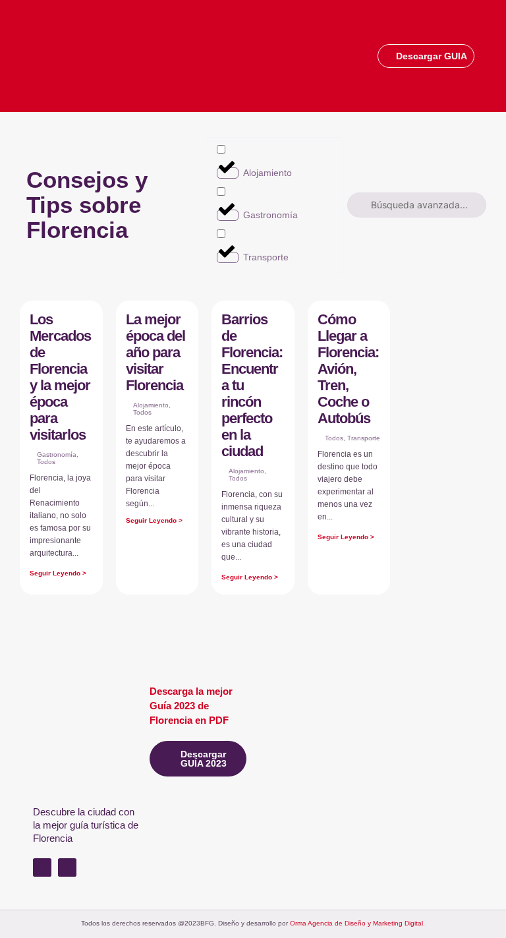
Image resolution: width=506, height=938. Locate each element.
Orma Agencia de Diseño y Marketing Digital (356, 923)
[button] (483, 55)
